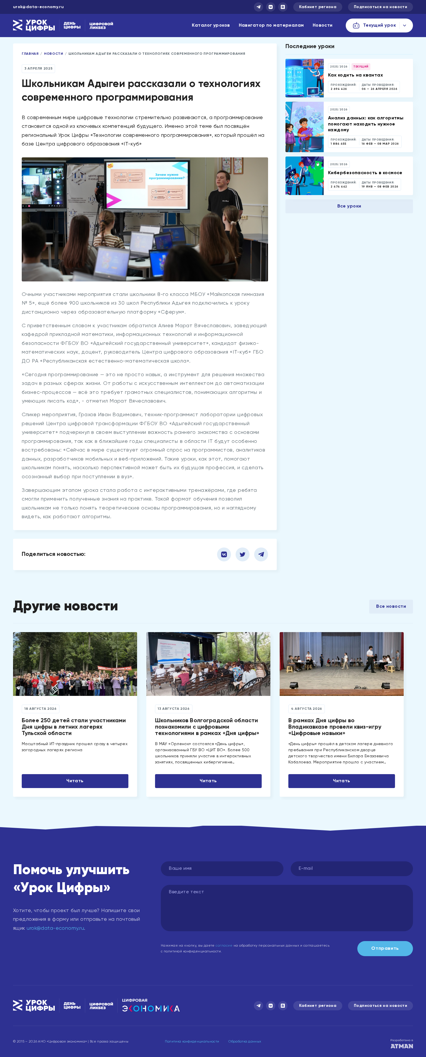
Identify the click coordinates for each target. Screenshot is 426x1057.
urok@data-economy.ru (38, 7)
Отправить (385, 948)
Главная (30, 54)
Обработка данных (244, 1041)
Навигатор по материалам (271, 25)
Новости (323, 25)
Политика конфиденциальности (192, 1041)
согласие (224, 945)
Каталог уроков (211, 25)
